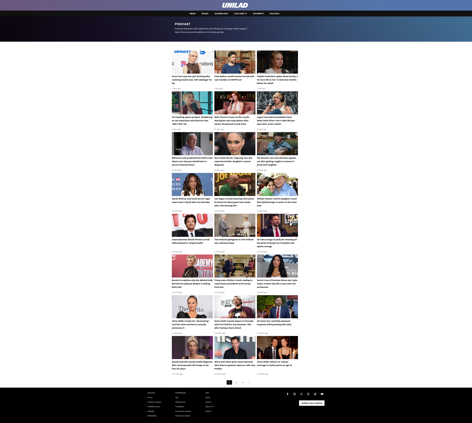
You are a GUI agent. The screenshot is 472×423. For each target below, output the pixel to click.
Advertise (151, 393)
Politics (274, 13)
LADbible (151, 411)
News (193, 13)
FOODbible (179, 406)
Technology (221, 13)
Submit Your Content (311, 403)
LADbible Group (154, 406)
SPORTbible (152, 416)
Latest (207, 397)
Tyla (176, 397)
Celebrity (258, 13)
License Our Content (183, 411)
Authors (208, 411)
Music (205, 13)
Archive (208, 402)
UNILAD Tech (180, 402)
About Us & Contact (182, 416)
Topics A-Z (209, 406)
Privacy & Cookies (154, 402)
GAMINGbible (180, 393)
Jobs (207, 393)
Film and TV (240, 13)
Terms (150, 397)
